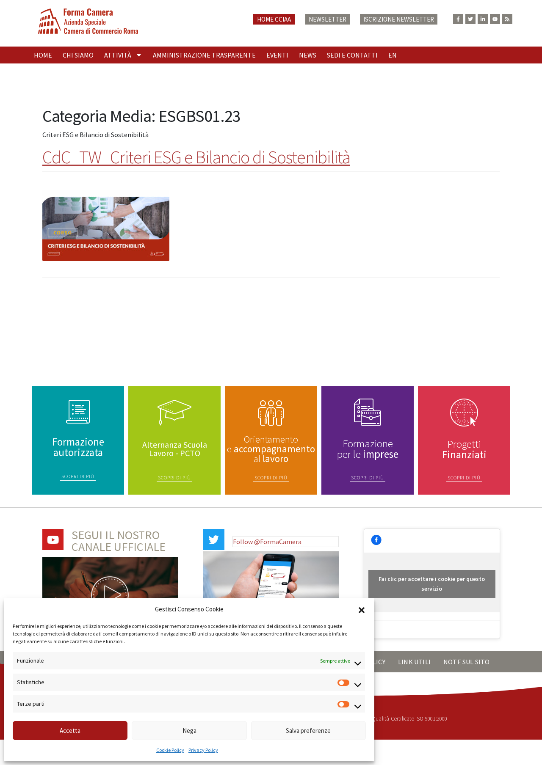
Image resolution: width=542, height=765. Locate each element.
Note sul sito (466, 662)
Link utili (414, 662)
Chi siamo (78, 55)
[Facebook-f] (458, 19)
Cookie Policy (170, 750)
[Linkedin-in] (483, 19)
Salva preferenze (308, 730)
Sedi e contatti (352, 55)
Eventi (277, 55)
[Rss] (507, 19)
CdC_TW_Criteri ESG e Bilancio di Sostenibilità (196, 157)
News (307, 55)
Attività (117, 55)
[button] (361, 609)
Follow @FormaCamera (267, 541)
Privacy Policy (203, 750)
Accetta (70, 730)
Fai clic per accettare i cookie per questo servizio (432, 583)
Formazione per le (367, 449)
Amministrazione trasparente (204, 55)
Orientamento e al (271, 449)
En (392, 55)
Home (43, 55)
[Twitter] (470, 19)
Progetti (464, 449)
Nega (189, 730)
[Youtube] (495, 19)
